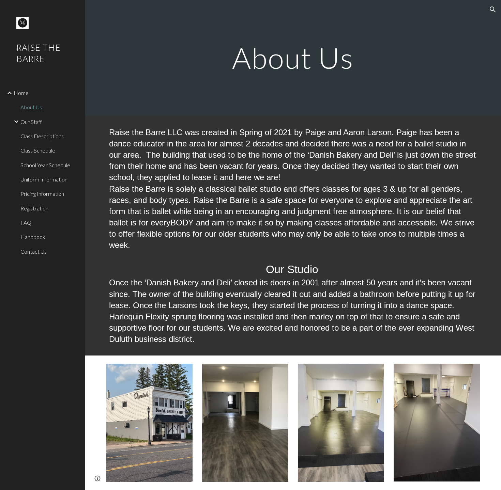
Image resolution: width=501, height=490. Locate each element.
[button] (493, 9)
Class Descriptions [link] (42, 136)
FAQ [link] (25, 222)
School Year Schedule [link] (45, 165)
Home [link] (21, 93)
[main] (293, 58)
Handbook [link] (32, 237)
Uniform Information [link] (43, 179)
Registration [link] (34, 208)
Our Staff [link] (31, 121)
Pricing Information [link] (42, 193)
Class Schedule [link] (37, 150)
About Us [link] (31, 107)
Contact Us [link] (33, 251)
